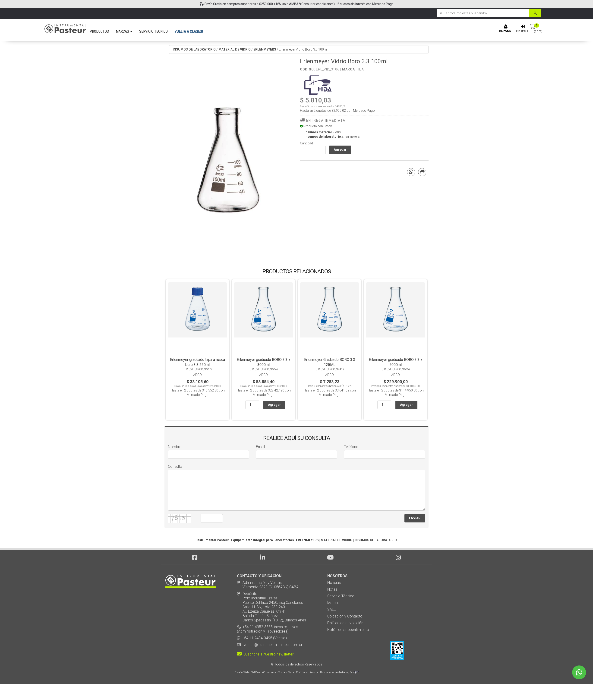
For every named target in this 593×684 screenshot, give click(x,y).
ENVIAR (414, 518)
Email (260, 447)
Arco (197, 375)
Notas (332, 589)
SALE (331, 609)
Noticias (334, 582)
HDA (360, 69)
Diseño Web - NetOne (247, 672)
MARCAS (123, 31)
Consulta (175, 466)
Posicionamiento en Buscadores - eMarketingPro (324, 672)
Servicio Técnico (340, 596)
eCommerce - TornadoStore (278, 672)
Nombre (174, 447)
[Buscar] (535, 13)
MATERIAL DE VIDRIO (234, 49)
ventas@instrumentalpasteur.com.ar (272, 645)
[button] (356, 672)
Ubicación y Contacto (345, 616)
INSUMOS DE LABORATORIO (194, 49)
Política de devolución (345, 623)
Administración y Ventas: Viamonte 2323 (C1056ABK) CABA (268, 584)
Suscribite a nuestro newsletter (267, 654)
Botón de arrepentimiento (348, 629)
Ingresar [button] (522, 31)
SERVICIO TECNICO (153, 31)
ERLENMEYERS (264, 49)
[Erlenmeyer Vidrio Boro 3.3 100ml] (229, 155)
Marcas (333, 603)
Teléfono (351, 447)
